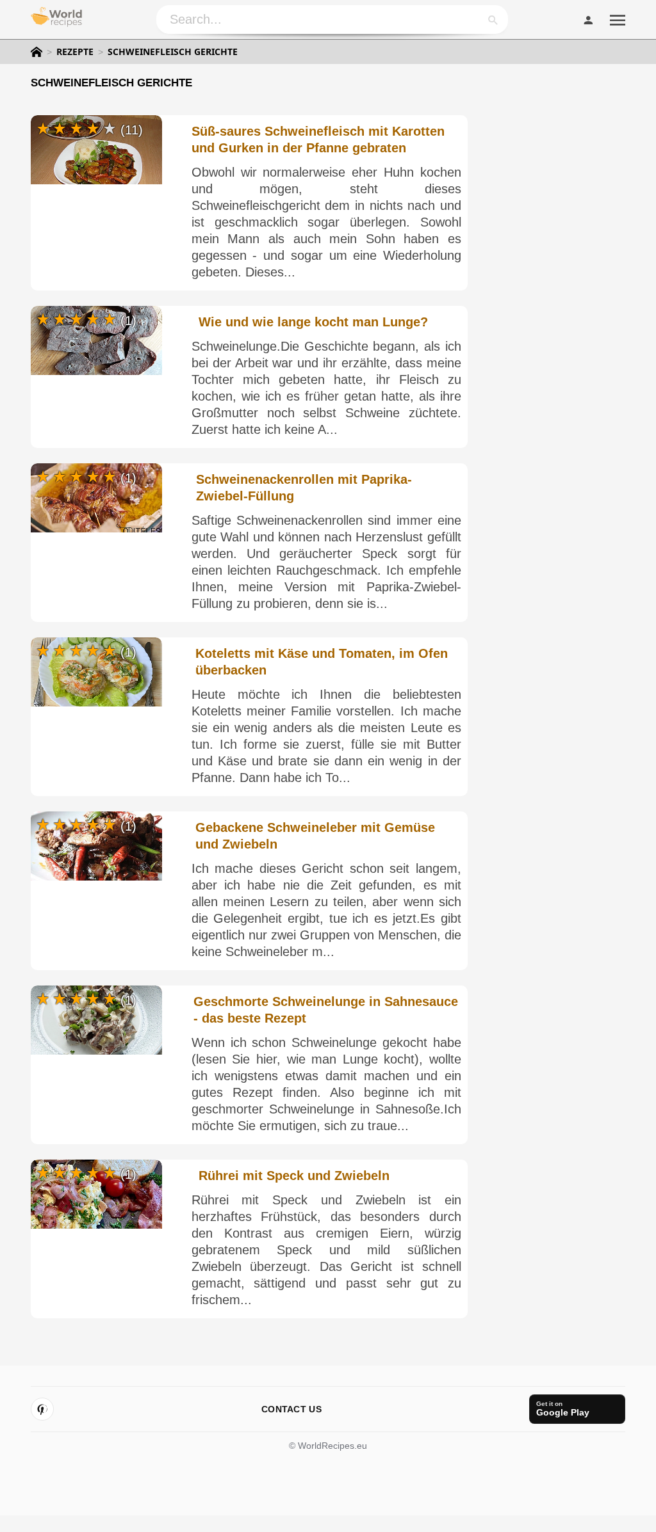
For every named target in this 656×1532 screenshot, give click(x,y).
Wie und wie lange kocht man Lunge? (313, 322)
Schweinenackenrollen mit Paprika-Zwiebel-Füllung (304, 487)
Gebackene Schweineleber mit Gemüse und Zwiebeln (315, 835)
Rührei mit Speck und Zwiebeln (294, 1176)
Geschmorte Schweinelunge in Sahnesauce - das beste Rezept (325, 1009)
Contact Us (291, 1409)
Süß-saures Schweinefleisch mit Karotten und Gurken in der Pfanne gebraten (318, 139)
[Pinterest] (42, 1409)
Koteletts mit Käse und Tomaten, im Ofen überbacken (321, 661)
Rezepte (75, 52)
